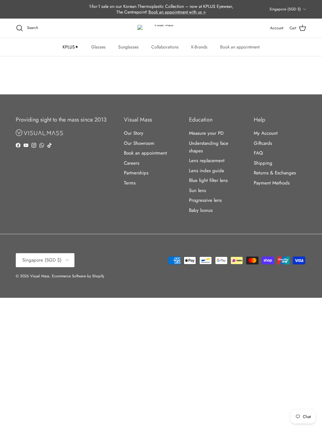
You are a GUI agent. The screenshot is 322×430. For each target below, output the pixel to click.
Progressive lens (205, 200)
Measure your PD (206, 133)
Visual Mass (39, 276)
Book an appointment (239, 47)
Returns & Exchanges (275, 172)
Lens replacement (207, 160)
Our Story (133, 133)
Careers (131, 163)
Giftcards (263, 143)
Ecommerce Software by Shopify (78, 276)
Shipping (263, 163)
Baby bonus (201, 210)
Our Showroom (139, 143)
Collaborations (165, 47)
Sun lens (197, 190)
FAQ (258, 153)
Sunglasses (128, 47)
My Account (266, 133)
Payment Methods (272, 182)
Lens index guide (206, 170)
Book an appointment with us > (177, 12)
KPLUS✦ (71, 47)
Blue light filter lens (208, 180)
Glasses (98, 47)
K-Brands (199, 47)
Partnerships (136, 172)
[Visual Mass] (161, 28)
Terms (130, 182)
